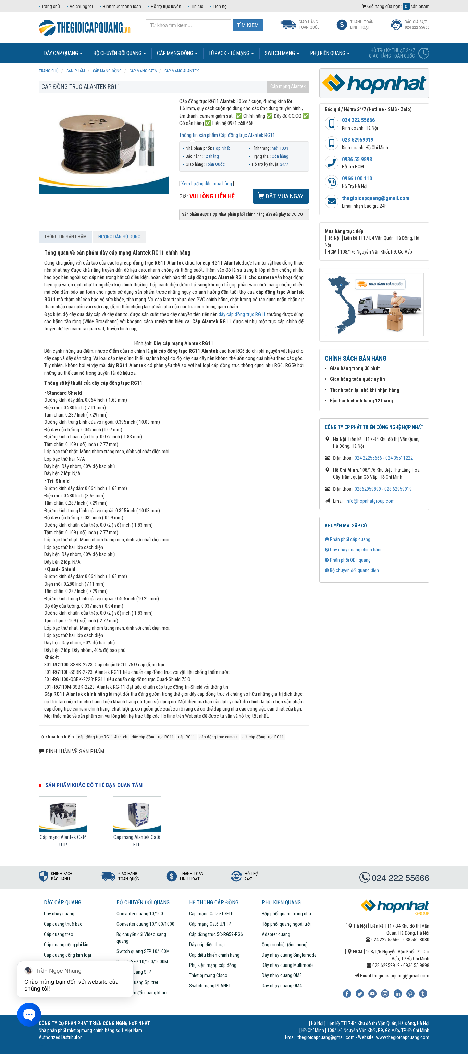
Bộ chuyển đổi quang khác (141, 992)
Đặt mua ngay (284, 196)
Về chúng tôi (81, 6)
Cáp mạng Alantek (288, 86)
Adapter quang (276, 934)
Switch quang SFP (133, 972)
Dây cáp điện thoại (207, 944)
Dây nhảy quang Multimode (288, 965)
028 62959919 (357, 140)
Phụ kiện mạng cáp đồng (212, 965)
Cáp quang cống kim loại (67, 955)
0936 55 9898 (357, 159)
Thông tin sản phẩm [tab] (65, 236)
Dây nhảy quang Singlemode (289, 955)
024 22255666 (368, 458)
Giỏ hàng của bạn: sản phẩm (397, 6)
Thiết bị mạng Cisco (208, 975)
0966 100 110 (357, 178)
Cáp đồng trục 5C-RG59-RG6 (216, 934)
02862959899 (368, 489)
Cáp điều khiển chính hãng (214, 955)
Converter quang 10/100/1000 (145, 924)
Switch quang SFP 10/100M (143, 951)
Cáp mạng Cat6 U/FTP (210, 924)
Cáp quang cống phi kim (67, 944)
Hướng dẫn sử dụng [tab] (119, 236)
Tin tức (197, 6)
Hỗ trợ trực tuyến (166, 6)
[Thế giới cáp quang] (85, 27)
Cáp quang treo (58, 934)
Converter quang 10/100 (139, 913)
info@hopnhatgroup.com (370, 501)
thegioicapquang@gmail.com (375, 198)
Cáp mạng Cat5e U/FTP (211, 913)
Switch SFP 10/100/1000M (142, 961)
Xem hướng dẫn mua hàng (206, 183)
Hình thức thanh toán (121, 6)
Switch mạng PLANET (210, 985)
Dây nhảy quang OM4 (282, 985)
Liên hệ (220, 6)
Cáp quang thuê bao (63, 924)
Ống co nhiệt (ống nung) (285, 944)
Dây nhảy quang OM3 (282, 975)
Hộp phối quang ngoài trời (286, 924)
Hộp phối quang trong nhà (286, 913)
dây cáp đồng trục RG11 (242, 314)
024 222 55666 (358, 120)
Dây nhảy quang (59, 913)
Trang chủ (50, 6)
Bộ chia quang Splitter (137, 982)
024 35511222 (399, 458)
